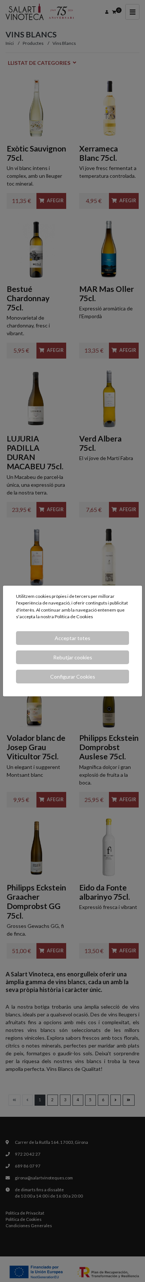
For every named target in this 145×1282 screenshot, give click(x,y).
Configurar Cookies (72, 676)
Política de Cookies (74, 616)
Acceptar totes (72, 638)
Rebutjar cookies (72, 657)
